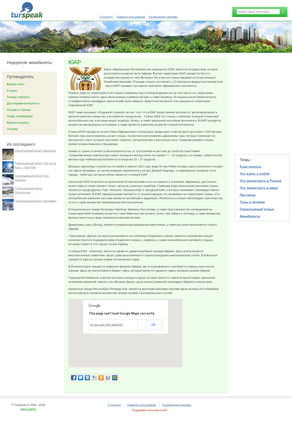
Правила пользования (130, 17)
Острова (12, 129)
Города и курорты (18, 97)
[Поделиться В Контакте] (87, 377)
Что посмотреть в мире (259, 188)
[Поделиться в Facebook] (73, 377)
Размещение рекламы (163, 17)
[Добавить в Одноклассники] (101, 377)
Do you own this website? (106, 324)
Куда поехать (250, 166)
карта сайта (28, 409)
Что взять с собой (254, 173)
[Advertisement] (262, 103)
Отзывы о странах (19, 109)
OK (153, 325)
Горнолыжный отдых (257, 209)
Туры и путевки (252, 202)
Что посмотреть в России (261, 181)
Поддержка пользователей (149, 410)
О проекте (106, 17)
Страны (12, 90)
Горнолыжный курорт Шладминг (36, 201)
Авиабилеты (250, 216)
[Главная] (27, 10)
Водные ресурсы (18, 122)
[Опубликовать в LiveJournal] (94, 377)
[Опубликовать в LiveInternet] (108, 377)
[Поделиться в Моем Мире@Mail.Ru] (114, 377)
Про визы (248, 195)
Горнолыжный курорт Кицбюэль (35, 150)
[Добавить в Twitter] (80, 377)
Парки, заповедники (20, 116)
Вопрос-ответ (16, 84)
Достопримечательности (23, 103)
